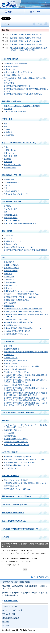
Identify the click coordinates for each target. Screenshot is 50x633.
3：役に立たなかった (37, 553)
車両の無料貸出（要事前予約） (16, 361)
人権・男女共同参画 (9, 452)
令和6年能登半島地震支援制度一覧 (17, 86)
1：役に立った (8, 553)
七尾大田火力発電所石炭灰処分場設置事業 (20, 223)
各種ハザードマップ (11, 268)
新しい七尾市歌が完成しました (14, 521)
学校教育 (7, 129)
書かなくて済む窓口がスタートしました (19, 247)
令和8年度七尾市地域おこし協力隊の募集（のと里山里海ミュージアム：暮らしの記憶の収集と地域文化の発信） (25, 399)
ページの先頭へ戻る (41, 577)
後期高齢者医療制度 (11, 182)
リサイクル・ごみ (10, 209)
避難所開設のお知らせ (12, 325)
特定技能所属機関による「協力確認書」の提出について (25, 483)
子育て (6, 127)
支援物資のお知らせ (11, 66)
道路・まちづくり (10, 153)
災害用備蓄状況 (10, 282)
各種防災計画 (9, 277)
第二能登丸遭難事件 (11, 349)
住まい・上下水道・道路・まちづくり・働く (19, 143)
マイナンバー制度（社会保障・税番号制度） (19, 412)
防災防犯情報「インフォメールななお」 (19, 291)
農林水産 (7, 159)
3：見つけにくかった (11, 565)
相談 (5, 124)
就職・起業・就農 (10, 156)
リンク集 (5, 625)
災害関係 (7, 206)
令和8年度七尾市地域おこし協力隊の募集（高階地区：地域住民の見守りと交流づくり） (25, 376)
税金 (5, 188)
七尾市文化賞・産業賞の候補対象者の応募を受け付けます (26, 352)
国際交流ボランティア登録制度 (16, 480)
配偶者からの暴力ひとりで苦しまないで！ (20, 462)
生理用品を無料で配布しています (16, 465)
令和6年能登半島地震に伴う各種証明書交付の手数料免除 (25, 250)
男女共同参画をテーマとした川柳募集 (16, 496)
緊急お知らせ (9, 262)
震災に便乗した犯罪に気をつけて (16, 445)
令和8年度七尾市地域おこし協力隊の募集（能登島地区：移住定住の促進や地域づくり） (25, 381)
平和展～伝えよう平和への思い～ (16, 372)
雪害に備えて (9, 306)
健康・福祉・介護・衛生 (11, 101)
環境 (5, 212)
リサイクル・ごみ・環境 (11, 201)
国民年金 (7, 185)
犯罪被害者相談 (10, 436)
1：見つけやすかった (11, 562)
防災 (4, 257)
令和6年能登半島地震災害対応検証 (17, 331)
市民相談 (5, 421)
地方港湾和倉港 (10, 168)
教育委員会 (8, 132)
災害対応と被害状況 (11, 265)
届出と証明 (8, 238)
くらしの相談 (9, 433)
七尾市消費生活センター (13, 430)
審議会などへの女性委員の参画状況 (17, 457)
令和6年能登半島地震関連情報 (15, 63)
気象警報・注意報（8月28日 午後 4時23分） (26, 44)
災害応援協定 (9, 279)
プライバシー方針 (9, 614)
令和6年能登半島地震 (10, 59)
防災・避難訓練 (10, 303)
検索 (10, 12)
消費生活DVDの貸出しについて (16, 442)
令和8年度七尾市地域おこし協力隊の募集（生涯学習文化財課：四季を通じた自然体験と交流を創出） (25, 394)
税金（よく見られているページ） (16, 194)
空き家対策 (8, 162)
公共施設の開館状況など (13, 75)
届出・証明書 (7, 231)
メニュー (36, 12)
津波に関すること (10, 285)
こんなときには (10, 235)
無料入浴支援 (9, 83)
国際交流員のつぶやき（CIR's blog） (18, 489)
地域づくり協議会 (10, 363)
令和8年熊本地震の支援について (16, 334)
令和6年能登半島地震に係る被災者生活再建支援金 (23, 309)
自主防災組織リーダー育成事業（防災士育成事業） (23, 312)
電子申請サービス (10, 244)
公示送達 (5, 537)
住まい (6, 147)
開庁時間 (5, 622)
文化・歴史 (8, 346)
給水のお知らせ (10, 69)
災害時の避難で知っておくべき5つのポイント (21, 297)
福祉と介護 (8, 109)
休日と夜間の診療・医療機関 (15, 112)
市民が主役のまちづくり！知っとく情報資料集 (22, 366)
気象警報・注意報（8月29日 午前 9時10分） (26, 34)
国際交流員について (11, 486)
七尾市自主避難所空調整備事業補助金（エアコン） (23, 328)
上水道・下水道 (10, 150)
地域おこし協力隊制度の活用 (15, 369)
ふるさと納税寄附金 (11, 191)
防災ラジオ (8, 288)
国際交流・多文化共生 (10, 476)
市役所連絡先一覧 (11, 601)
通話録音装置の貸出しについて (16, 439)
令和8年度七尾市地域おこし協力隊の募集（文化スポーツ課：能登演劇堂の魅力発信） (25, 389)
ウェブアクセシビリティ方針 (13, 610)
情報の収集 (8, 274)
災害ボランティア (10, 358)
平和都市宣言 (9, 355)
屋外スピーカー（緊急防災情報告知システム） (22, 294)
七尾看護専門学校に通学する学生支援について (20, 529)
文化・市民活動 (8, 341)
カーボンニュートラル (12, 221)
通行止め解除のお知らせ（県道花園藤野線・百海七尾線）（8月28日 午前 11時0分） (28, 49)
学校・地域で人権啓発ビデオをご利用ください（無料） (25, 459)
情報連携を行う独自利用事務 (13, 513)
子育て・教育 (7, 119)
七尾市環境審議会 (10, 218)
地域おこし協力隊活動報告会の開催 (17, 385)
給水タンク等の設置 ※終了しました (18, 72)
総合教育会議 (9, 135)
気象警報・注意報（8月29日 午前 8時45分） (26, 41)
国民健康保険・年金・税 (11, 175)
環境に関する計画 (10, 215)
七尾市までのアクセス (10, 618)
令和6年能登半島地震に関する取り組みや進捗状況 (23, 94)
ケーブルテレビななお (12, 165)
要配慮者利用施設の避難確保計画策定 (18, 322)
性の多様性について (11, 468)
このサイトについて (9, 606)
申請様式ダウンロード (12, 241)
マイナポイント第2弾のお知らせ (14, 504)
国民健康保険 (9, 179)
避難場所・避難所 (10, 271)
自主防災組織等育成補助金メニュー (17, 300)
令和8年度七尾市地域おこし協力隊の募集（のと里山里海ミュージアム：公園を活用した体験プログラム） (25, 404)
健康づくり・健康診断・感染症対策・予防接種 (22, 106)
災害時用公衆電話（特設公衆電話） (17, 319)
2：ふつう (22, 553)
